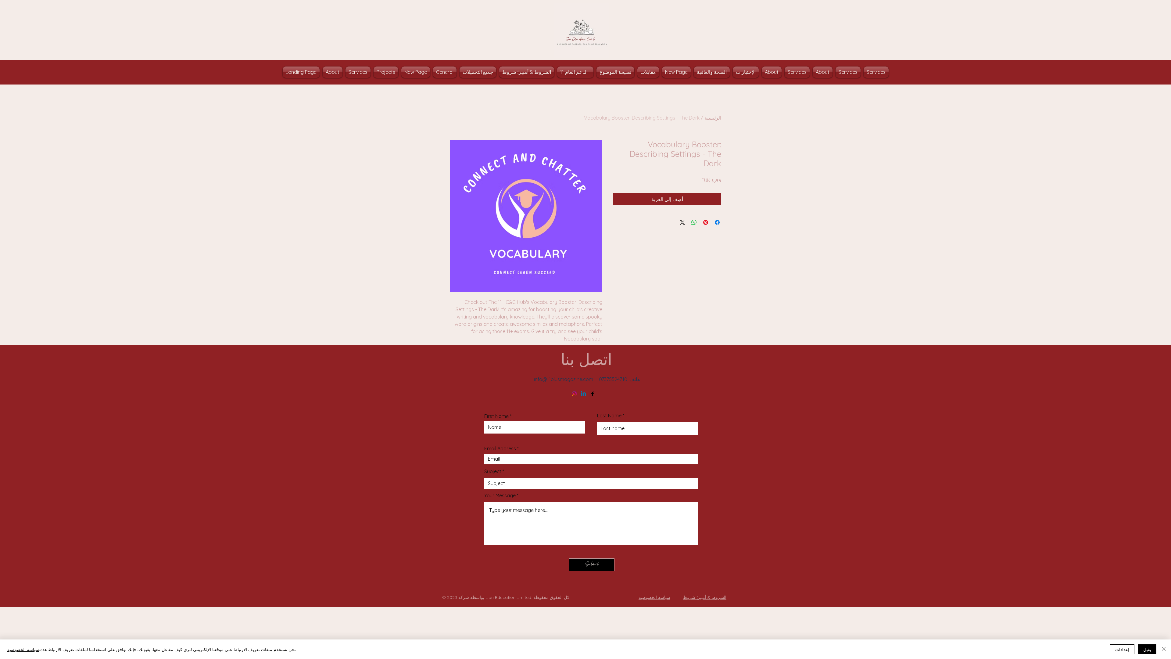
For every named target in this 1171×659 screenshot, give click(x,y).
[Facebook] (592, 394)
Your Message (500, 495)
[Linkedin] (583, 394)
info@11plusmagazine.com (563, 379)
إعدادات (1122, 649)
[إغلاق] (1163, 649)
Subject (492, 471)
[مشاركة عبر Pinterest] (705, 222)
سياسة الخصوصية (23, 649)
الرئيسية (712, 118)
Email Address (500, 448)
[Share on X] (682, 222)
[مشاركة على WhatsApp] (694, 222)
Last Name (609, 415)
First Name (496, 416)
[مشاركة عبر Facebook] (717, 222)
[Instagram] (574, 394)
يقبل (1147, 649)
